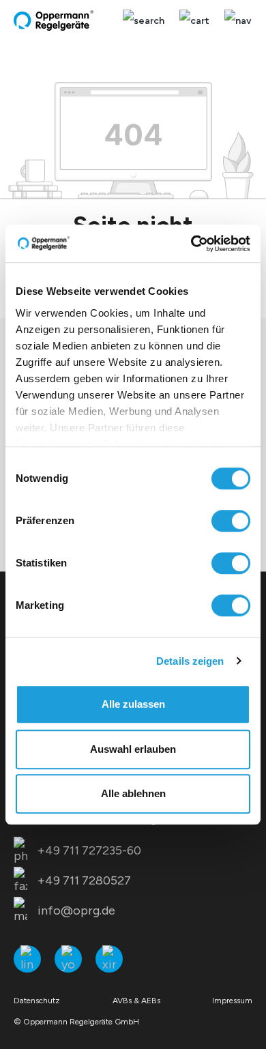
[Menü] (234, 21)
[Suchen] (143, 21)
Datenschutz (37, 1000)
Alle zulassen (133, 704)
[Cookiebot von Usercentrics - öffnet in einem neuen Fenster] (191, 244)
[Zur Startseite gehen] (54, 20)
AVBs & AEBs (136, 1000)
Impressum (232, 1000)
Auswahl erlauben (133, 749)
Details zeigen (190, 661)
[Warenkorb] (194, 21)
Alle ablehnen (133, 793)
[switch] (230, 521)
